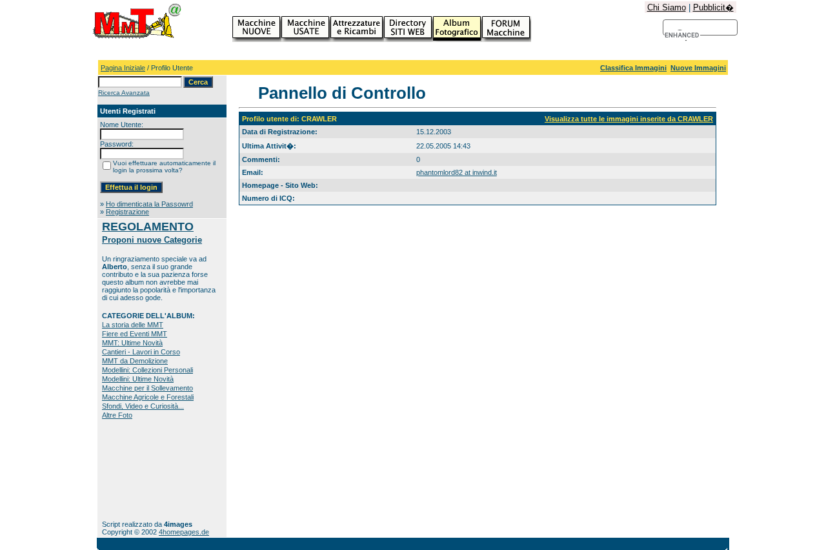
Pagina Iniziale (123, 68)
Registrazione (127, 212)
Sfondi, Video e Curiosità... (143, 406)
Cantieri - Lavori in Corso (141, 352)
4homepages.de (184, 532)
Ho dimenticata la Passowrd (149, 204)
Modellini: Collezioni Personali (147, 370)
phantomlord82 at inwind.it (456, 172)
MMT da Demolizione (135, 361)
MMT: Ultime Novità (132, 343)
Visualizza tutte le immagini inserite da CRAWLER (629, 119)
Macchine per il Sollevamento (147, 388)
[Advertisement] (142, 469)
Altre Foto (117, 415)
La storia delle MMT (132, 325)
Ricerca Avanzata (124, 92)
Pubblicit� (713, 7)
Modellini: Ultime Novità (138, 379)
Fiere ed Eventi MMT (134, 334)
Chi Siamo (666, 7)
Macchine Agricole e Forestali (148, 397)
